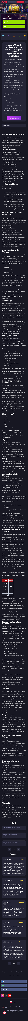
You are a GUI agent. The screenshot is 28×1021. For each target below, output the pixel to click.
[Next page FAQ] (18, 849)
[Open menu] (26, 2)
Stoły (17, 972)
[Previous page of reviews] (9, 963)
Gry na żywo (10, 972)
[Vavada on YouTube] (9, 995)
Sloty (3, 972)
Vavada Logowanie (14, 118)
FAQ (18, 975)
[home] (4, 2)
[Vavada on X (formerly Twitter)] (6, 995)
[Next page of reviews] (18, 963)
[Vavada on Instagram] (2, 995)
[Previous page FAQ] (9, 849)
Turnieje (23, 972)
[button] (26, 8)
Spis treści (12, 975)
